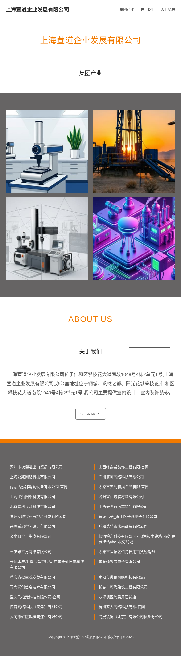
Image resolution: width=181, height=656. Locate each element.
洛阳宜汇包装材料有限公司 (121, 497)
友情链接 (168, 9)
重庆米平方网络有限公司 (30, 552)
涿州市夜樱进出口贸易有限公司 (36, 467)
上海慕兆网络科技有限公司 (32, 477)
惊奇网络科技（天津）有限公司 (36, 607)
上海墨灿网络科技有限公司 (32, 497)
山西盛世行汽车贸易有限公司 (123, 507)
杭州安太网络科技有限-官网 (122, 607)
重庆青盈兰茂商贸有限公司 (32, 577)
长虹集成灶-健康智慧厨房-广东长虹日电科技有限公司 (47, 564)
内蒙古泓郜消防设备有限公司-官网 (39, 487)
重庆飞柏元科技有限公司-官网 (35, 597)
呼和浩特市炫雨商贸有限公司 (123, 526)
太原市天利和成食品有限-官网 (124, 487)
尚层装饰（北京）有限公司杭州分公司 (131, 617)
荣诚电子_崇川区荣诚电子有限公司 (128, 517)
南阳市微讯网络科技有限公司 (123, 577)
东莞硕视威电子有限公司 (119, 562)
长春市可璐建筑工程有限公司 (123, 587)
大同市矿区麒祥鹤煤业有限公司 (36, 617)
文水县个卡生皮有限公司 (30, 536)
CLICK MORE (90, 414)
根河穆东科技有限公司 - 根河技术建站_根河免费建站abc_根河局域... (137, 539)
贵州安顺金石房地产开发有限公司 (38, 517)
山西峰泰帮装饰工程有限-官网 (124, 467)
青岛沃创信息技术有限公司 (32, 587)
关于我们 (147, 9)
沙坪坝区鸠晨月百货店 (117, 597)
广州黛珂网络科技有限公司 (121, 477)
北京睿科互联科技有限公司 (32, 507)
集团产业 (127, 9)
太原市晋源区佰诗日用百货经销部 (127, 552)
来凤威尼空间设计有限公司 (32, 526)
